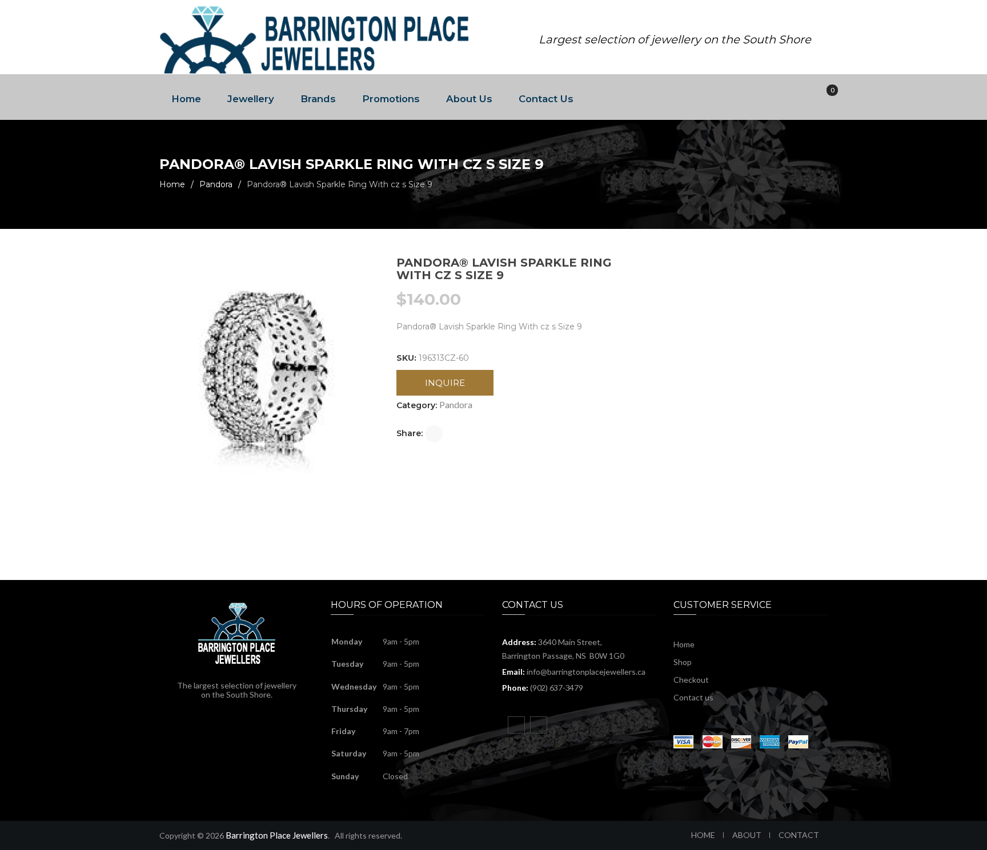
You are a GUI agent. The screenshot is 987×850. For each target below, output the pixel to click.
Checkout (691, 679)
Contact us (693, 697)
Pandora (215, 184)
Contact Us (546, 98)
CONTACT (799, 835)
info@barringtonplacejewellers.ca (586, 671)
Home (186, 98)
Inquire (445, 382)
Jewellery (250, 98)
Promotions (391, 98)
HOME (703, 835)
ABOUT (746, 835)
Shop (682, 662)
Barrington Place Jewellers (277, 835)
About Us (469, 98)
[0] (824, 97)
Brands (318, 98)
